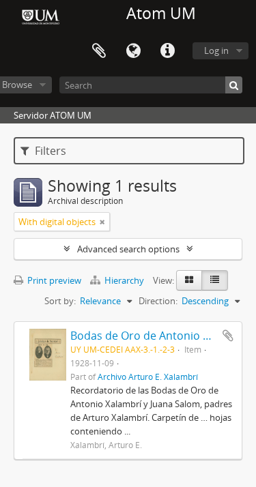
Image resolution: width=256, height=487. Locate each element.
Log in (216, 50)
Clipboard (99, 51)
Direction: (158, 301)
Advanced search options (128, 249)
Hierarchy (124, 280)
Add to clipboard (228, 335)
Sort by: (60, 301)
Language (133, 51)
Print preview (53, 280)
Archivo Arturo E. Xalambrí (148, 376)
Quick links (167, 51)
